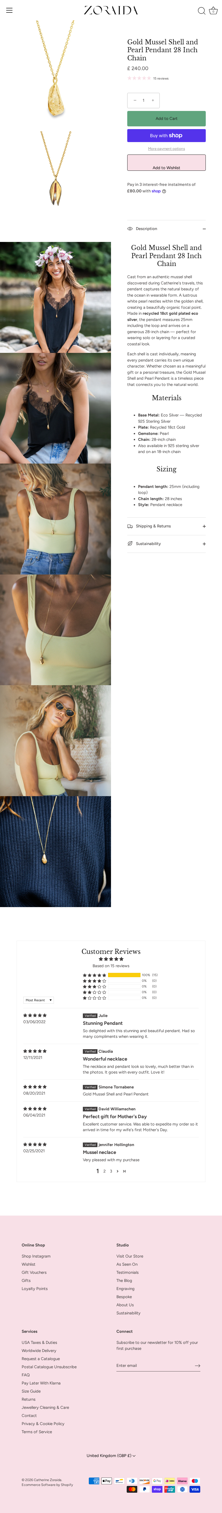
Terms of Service (37, 1431)
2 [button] (104, 1171)
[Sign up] (197, 1365)
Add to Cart (167, 118)
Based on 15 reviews (111, 965)
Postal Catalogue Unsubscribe (49, 1366)
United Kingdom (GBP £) (109, 1455)
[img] (35, 1015)
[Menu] (9, 10)
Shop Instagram (36, 1256)
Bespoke (124, 1296)
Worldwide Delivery (39, 1350)
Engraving (125, 1288)
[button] (94, 975)
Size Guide (31, 1391)
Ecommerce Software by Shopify (47, 1485)
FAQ (26, 1375)
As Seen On (127, 1264)
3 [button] (111, 1171)
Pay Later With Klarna (41, 1383)
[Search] (202, 11)
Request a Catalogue (41, 1358)
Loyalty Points (35, 1288)
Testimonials (127, 1272)
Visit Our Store (129, 1256)
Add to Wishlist (166, 167)
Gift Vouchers (34, 1272)
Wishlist (28, 1264)
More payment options (166, 148)
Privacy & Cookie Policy (43, 1423)
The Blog (124, 1280)
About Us (125, 1304)
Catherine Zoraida (47, 1480)
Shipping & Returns (153, 526)
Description (146, 228)
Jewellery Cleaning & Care (45, 1407)
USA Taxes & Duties (39, 1342)
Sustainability (148, 543)
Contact (29, 1415)
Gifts (26, 1280)
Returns (28, 1399)
